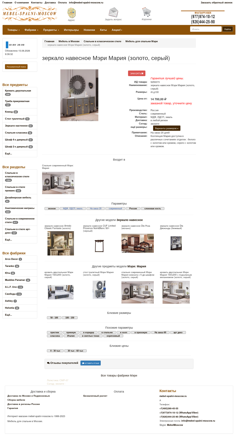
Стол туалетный (16, 118)
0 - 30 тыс (55, 351)
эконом (52, 208)
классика (55, 336)
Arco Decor (13, 259)
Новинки (89, 30)
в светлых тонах (90, 336)
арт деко (178, 332)
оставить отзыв (91, 363)
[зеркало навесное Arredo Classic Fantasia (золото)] (61, 243)
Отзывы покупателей (64, 363)
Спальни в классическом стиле (17, 176)
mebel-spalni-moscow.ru (173, 396)
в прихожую (141, 332)
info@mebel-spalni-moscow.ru (86, 2)
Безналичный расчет (95, 395)
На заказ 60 (160, 332)
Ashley (10, 301)
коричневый (113, 336)
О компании (22, 2)
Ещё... (8, 153)
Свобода (13, 294)
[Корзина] (158, 14)
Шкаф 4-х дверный (18, 139)
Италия (71, 336)
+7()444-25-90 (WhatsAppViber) (178, 416)
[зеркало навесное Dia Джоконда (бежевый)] (177, 243)
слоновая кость (152, 208)
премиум (71, 332)
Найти (227, 29)
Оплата (62, 2)
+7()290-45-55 (168, 408)
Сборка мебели (16, 399)
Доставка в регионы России (23, 404)
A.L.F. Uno (13, 287)
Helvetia (11, 308)
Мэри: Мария (136, 266)
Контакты (36, 2)
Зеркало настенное (18, 125)
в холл (123, 332)
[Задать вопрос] (119, 14)
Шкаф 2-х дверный (18, 146)
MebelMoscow (175, 424)
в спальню (107, 332)
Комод (11, 111)
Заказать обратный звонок (216, 2)
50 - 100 (54, 317)
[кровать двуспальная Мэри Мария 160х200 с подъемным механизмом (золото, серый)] (177, 292)
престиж (54, 332)
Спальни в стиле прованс (15, 188)
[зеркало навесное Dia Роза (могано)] (138, 243)
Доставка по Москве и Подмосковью (28, 395)
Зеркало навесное (130, 220)
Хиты (103, 30)
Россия (133, 208)
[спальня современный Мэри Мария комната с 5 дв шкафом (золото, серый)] (138, 292)
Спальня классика (18, 132)
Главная (7, 2)
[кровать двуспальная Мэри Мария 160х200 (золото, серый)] (61, 292)
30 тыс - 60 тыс (75, 351)
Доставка (50, 2)
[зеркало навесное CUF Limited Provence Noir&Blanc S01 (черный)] (100, 246)
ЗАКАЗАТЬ (135, 73)
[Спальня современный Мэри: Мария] (59, 183)
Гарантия (12, 408)
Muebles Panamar (17, 280)
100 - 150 (69, 317)
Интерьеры (71, 30)
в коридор (88, 332)
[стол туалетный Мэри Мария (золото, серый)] (100, 290)
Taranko (11, 266)
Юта (9, 273)
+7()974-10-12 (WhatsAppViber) (178, 412)
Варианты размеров (166, 128)
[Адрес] (79, 14)
